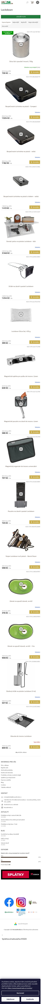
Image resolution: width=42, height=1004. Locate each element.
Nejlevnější (16, 22)
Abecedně (5, 26)
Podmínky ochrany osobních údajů (11, 775)
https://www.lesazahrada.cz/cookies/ (19, 988)
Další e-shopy (5, 839)
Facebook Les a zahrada (11, 805)
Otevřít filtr (21, 17)
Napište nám (4, 768)
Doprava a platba (6, 780)
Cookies (3, 785)
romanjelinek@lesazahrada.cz (12, 797)
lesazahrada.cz (8, 807)
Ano (2, 856)
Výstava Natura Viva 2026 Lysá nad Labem (13, 820)
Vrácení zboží (5, 843)
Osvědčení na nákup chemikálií (10, 834)
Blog (2, 782)
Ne (2, 860)
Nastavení (20, 993)
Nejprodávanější (33, 22)
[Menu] (38, 2)
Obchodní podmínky (7, 770)
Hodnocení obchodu (7, 773)
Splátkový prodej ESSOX (8, 778)
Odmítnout (10, 999)
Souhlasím (30, 999)
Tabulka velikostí (6, 787)
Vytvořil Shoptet (23, 924)
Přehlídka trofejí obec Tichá (9, 824)
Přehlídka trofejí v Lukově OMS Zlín (11, 815)
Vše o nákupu (5, 765)
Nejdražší (23, 22)
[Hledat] (27, 2)
